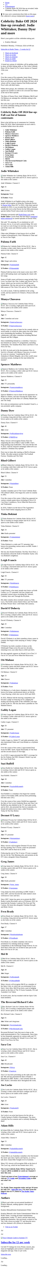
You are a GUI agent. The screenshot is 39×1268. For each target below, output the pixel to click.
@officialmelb (14, 977)
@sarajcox (12, 1071)
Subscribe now (6, 1254)
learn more (30, 16)
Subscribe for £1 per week (15, 1242)
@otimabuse (13, 683)
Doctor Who (7, 205)
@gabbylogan (14, 733)
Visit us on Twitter (11, 1227)
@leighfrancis (14, 583)
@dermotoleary (14, 838)
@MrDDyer (13, 437)
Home (7, 3)
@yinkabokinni (14, 537)
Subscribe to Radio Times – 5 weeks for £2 (15, 49)
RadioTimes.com (24, 214)
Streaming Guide (24, 1178)
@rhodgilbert (14, 483)
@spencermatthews (16, 387)
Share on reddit (10, 59)
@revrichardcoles (15, 1025)
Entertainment (10, 6)
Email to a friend (11, 61)
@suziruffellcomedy (16, 786)
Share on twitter (10, 55)
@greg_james (14, 884)
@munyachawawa (15, 322)
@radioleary (13, 842)
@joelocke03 (14, 1108)
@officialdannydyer (16, 433)
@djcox (12, 1067)
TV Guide (11, 1178)
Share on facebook (11, 53)
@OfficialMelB (14, 981)
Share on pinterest (11, 57)
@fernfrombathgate (16, 934)
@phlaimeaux (14, 631)
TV (6, 4)
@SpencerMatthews (16, 391)
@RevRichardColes (16, 1029)
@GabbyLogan (14, 736)
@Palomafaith (14, 268)
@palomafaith (14, 265)
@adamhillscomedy (16, 1148)
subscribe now (16, 1189)
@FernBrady (13, 938)
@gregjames (13, 888)
